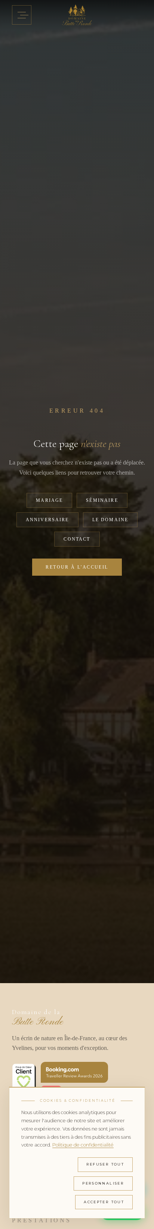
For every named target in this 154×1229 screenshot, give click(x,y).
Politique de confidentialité (83, 1145)
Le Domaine (110, 519)
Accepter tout (104, 1202)
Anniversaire (47, 519)
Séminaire (102, 500)
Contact (77, 539)
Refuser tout (105, 1164)
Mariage (49, 500)
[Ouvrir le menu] (21, 15)
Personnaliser (103, 1183)
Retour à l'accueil (77, 567)
